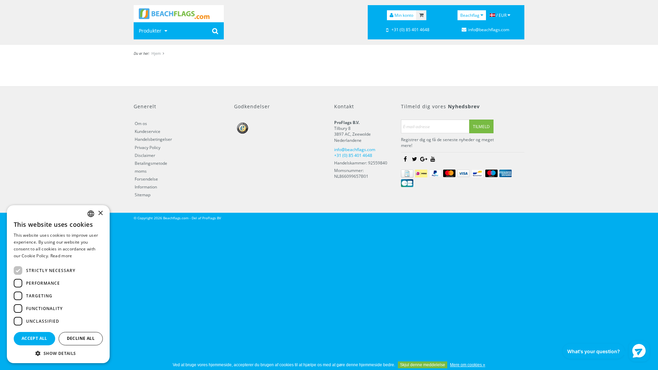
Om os (141, 123)
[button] (58, 353)
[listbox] (90, 213)
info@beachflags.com (488, 30)
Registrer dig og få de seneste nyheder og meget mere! (447, 142)
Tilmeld (481, 127)
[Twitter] (414, 159)
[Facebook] (405, 159)
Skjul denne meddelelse (422, 364)
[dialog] (58, 284)
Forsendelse (146, 179)
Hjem (156, 53)
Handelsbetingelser (153, 139)
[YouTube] (433, 159)
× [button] (100, 213)
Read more (61, 256)
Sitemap (142, 195)
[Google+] (423, 159)
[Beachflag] (179, 13)
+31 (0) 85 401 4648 (410, 30)
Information (146, 187)
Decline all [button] (81, 338)
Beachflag (470, 15)
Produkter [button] (151, 30)
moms (141, 171)
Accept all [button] (34, 338)
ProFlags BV (211, 217)
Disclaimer (145, 155)
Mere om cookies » (467, 364)
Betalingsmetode (151, 163)
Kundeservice (147, 131)
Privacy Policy (147, 147)
